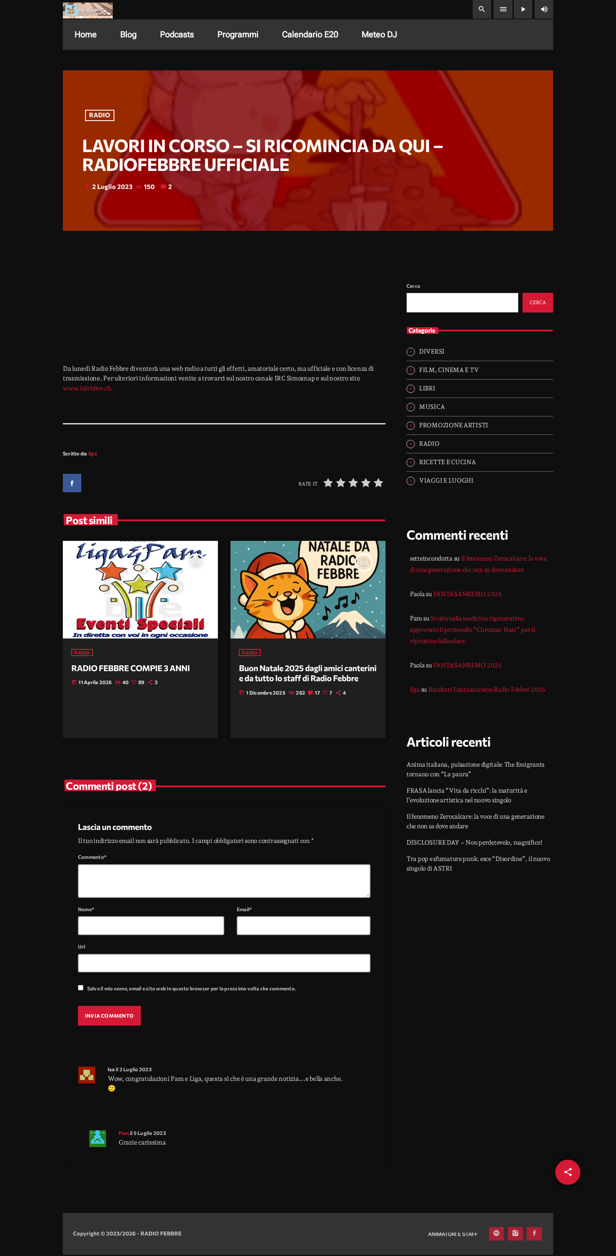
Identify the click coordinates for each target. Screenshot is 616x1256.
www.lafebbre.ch (87, 388)
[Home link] (88, 9)
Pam (124, 1133)
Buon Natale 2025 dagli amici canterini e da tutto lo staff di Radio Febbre (307, 673)
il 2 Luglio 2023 (134, 1069)
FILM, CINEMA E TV (449, 370)
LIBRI (427, 388)
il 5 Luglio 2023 (148, 1133)
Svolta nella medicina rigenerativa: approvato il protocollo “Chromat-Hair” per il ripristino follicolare (472, 630)
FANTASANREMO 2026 (467, 594)
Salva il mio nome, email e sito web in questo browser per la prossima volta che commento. (191, 988)
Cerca (413, 286)
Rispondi (353, 1068)
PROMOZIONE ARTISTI (453, 425)
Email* (244, 909)
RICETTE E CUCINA (447, 462)
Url (81, 946)
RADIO (100, 115)
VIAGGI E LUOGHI (446, 480)
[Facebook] (534, 1233)
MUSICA (432, 407)
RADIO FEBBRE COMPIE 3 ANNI (130, 668)
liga (92, 453)
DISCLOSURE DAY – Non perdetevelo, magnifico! (474, 842)
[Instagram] (515, 1233)
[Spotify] (496, 1233)
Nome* (86, 909)
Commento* (92, 857)
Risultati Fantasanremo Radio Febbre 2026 (487, 689)
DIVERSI (432, 351)
